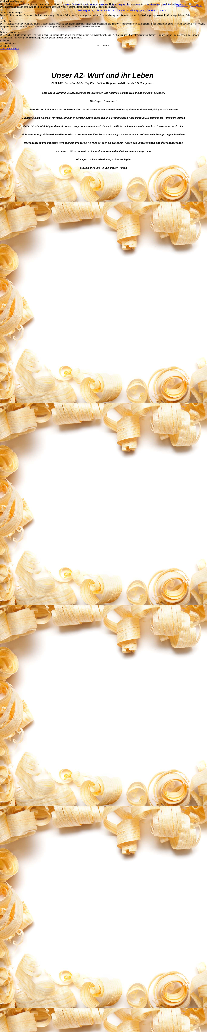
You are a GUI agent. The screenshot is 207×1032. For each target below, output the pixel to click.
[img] (40, 7)
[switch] (1, 18)
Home (66, 4)
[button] (103, 40)
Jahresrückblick (104, 10)
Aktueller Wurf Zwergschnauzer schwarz (120, 4)
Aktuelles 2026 (90, 4)
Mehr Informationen (9, 48)
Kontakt (163, 10)
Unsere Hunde (152, 4)
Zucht (164, 4)
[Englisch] (195, 5)
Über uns (76, 4)
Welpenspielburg (86, 10)
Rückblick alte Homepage (129, 10)
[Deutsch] (181, 5)
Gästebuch (152, 10)
